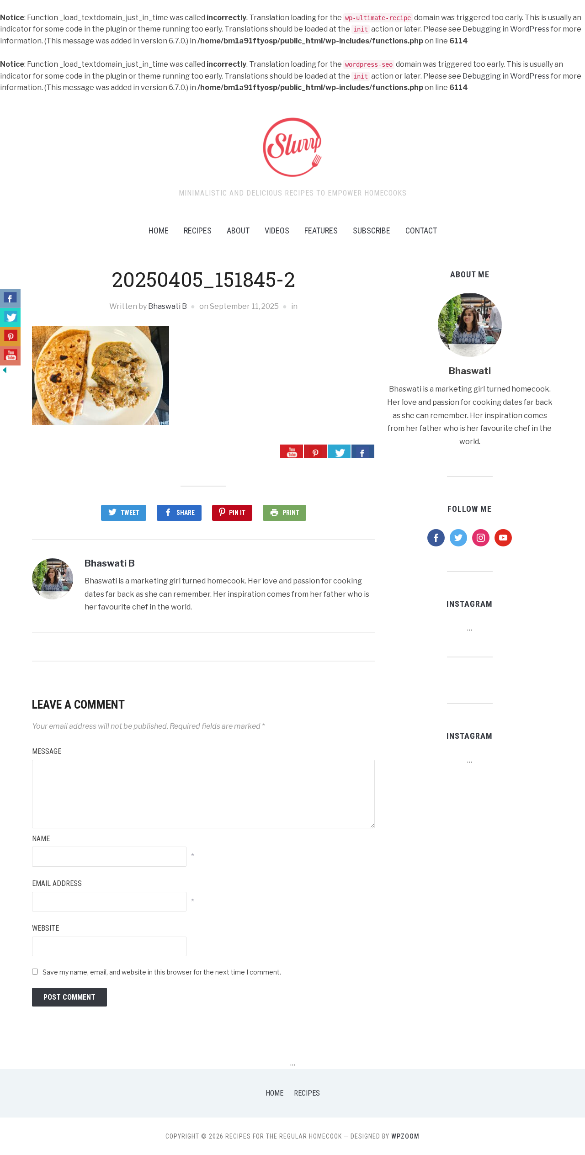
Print (290, 512)
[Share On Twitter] (339, 451)
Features (321, 230)
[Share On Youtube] (291, 451)
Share (185, 512)
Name (41, 838)
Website (45, 928)
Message (46, 751)
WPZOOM (405, 1136)
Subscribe (371, 230)
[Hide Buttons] (4, 369)
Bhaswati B (167, 306)
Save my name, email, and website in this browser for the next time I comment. (162, 972)
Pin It (237, 512)
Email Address (57, 883)
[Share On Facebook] (362, 451)
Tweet (130, 512)
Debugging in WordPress (506, 29)
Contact (421, 230)
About (238, 230)
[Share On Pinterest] (315, 451)
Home (159, 230)
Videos (277, 230)
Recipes (198, 230)
